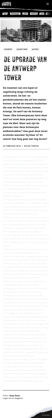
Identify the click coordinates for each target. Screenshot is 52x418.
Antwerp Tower (22, 49)
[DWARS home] (9, 4)
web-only (35, 49)
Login (5, 398)
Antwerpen (8, 49)
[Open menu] (47, 3)
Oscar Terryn (31, 146)
